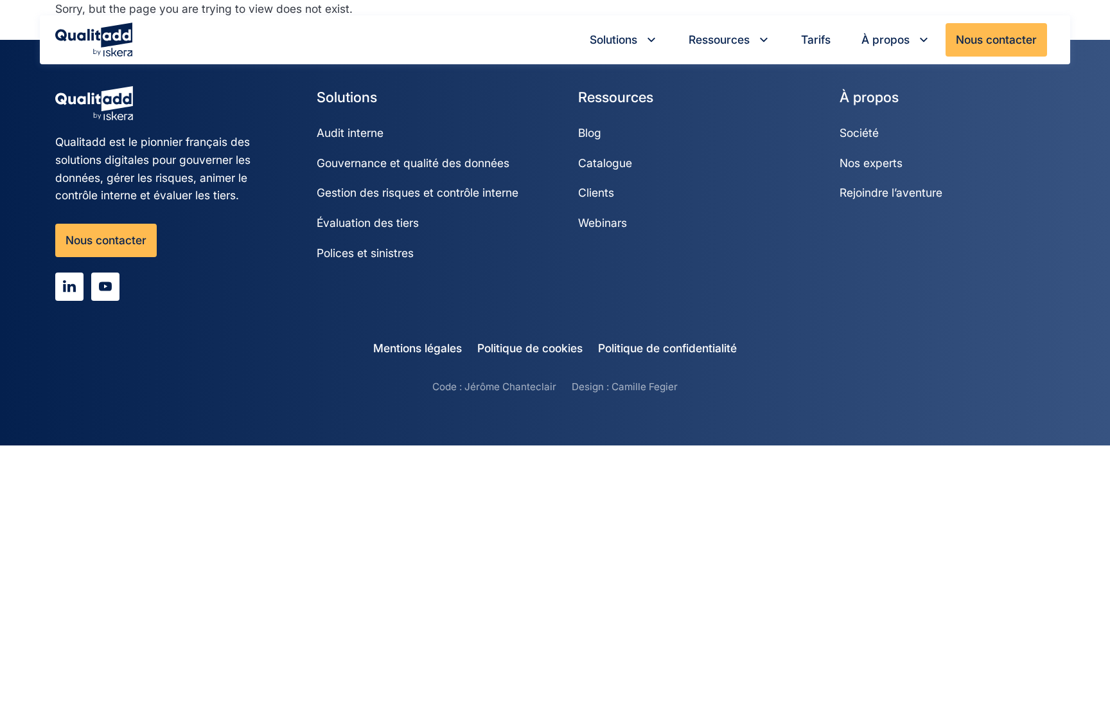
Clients (596, 192)
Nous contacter (996, 39)
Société (859, 132)
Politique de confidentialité (667, 348)
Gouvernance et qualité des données (413, 163)
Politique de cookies (530, 348)
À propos (885, 39)
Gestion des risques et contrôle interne (417, 192)
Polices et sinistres (365, 253)
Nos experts (871, 163)
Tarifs (816, 39)
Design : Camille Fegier (625, 387)
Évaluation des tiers (368, 222)
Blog (589, 132)
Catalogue (605, 163)
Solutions (613, 39)
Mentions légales (417, 348)
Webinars (602, 222)
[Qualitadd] (93, 39)
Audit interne (350, 132)
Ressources (719, 39)
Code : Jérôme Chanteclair (494, 387)
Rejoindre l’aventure (891, 192)
